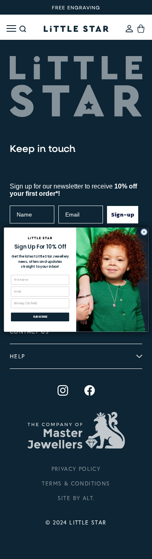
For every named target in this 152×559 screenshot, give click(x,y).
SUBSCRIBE (39, 316)
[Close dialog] (144, 232)
